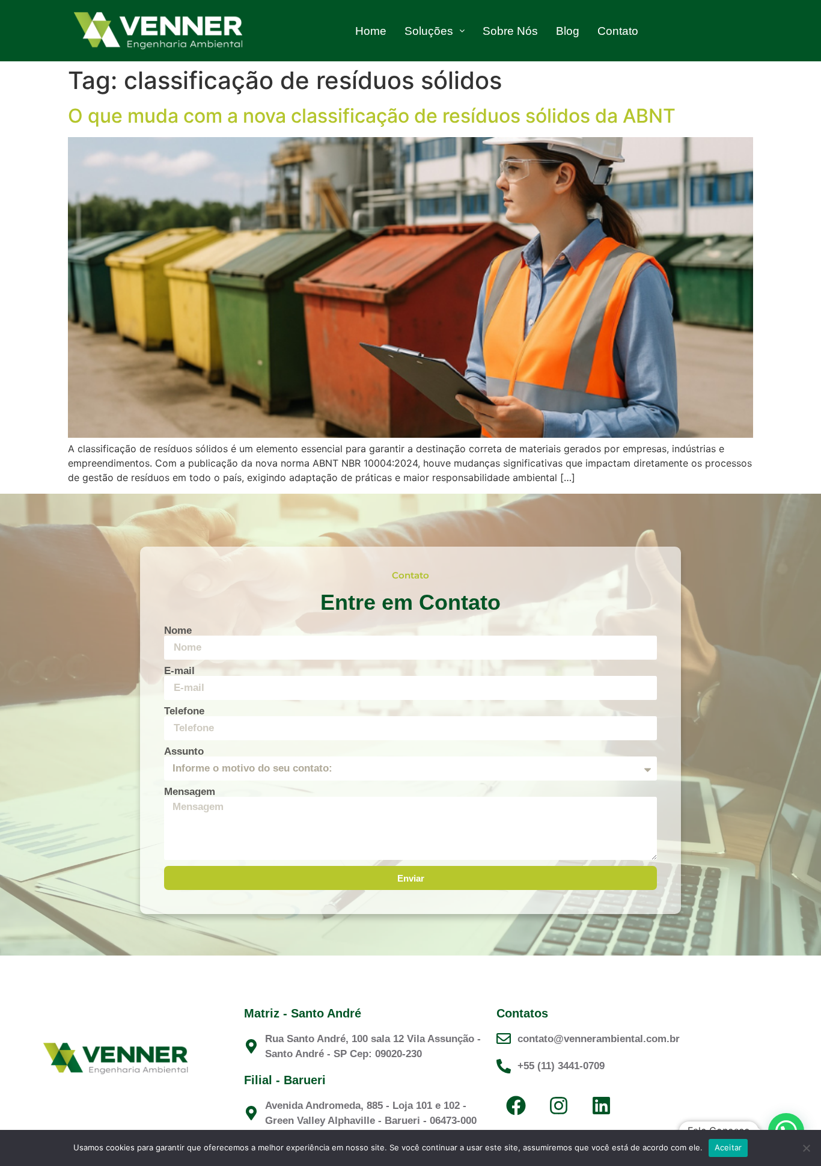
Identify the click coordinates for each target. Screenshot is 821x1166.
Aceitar (728, 1147)
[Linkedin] (601, 1106)
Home (370, 31)
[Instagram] (559, 1106)
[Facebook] (516, 1106)
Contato (617, 31)
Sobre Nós (510, 31)
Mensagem (189, 792)
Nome (178, 630)
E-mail (179, 671)
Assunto (184, 751)
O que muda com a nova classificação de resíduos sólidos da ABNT (372, 115)
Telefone (184, 711)
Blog (567, 31)
